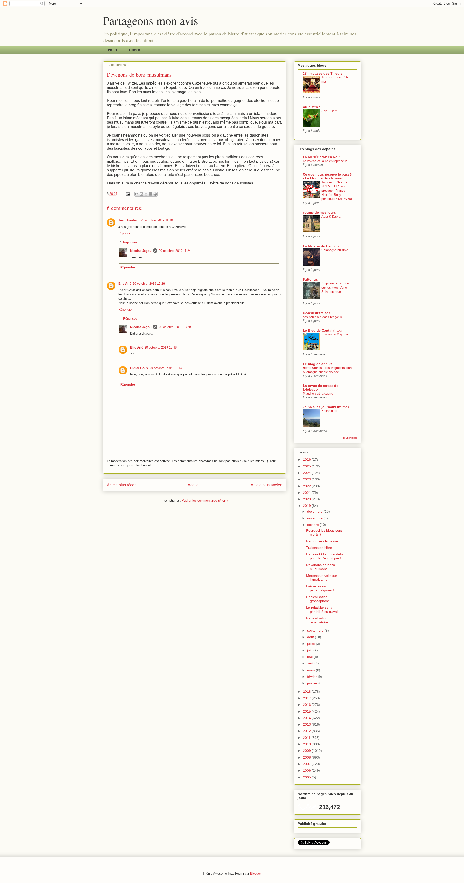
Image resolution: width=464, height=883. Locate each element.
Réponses (130, 242)
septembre (316, 630)
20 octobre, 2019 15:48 (161, 347)
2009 (307, 751)
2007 (307, 764)
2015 (307, 711)
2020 (307, 499)
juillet (311, 644)
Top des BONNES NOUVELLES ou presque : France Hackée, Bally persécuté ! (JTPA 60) (336, 190)
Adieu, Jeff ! (330, 111)
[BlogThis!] (141, 194)
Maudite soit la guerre (318, 393)
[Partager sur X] (146, 194)
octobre (313, 525)
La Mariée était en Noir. (322, 157)
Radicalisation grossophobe (318, 599)
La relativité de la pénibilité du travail (322, 610)
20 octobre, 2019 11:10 (157, 220)
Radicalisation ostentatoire (317, 620)
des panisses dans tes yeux (322, 317)
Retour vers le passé (322, 541)
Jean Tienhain (128, 220)
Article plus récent (122, 485)
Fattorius (310, 279)
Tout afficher (350, 437)
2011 (307, 738)
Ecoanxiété (329, 411)
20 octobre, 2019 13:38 (175, 327)
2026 (307, 459)
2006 (307, 770)
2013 (307, 724)
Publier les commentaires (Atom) (205, 500)
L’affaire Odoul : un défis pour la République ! (324, 556)
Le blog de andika (318, 364)
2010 (307, 744)
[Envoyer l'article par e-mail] (127, 194)
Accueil (194, 485)
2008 (307, 757)
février (312, 676)
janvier (312, 683)
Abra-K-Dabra (330, 216)
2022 (307, 486)
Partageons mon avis (150, 20)
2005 (307, 777)
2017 (307, 698)
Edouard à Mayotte (334, 334)
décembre (315, 511)
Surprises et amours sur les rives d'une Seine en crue (335, 288)
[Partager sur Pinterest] (155, 194)
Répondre (125, 233)
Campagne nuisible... (336, 250)
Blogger (255, 873)
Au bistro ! (311, 107)
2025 (307, 466)
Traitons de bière (319, 548)
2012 (307, 731)
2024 (307, 473)
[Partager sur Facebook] (150, 194)
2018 (307, 691)
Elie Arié (124, 283)
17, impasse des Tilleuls (322, 73)
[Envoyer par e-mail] (136, 194)
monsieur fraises (316, 313)
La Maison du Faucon (321, 246)
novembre (315, 518)
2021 (307, 492)
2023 (307, 479)
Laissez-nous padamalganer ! (320, 588)
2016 (307, 704)
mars (311, 670)
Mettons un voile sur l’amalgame (321, 578)
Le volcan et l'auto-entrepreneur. (325, 161)
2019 (307, 506)
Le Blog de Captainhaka (322, 330)
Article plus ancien (266, 485)
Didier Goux (139, 368)
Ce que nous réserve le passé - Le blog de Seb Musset (327, 176)
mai (310, 657)
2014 (307, 718)
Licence (134, 50)
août (311, 637)
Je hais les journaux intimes (326, 407)
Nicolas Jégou (141, 251)
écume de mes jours (319, 212)
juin (310, 650)
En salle (113, 50)
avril (310, 663)
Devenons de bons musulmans (320, 567)
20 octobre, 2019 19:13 (166, 368)
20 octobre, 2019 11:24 (175, 251)
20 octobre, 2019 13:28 (149, 283)
